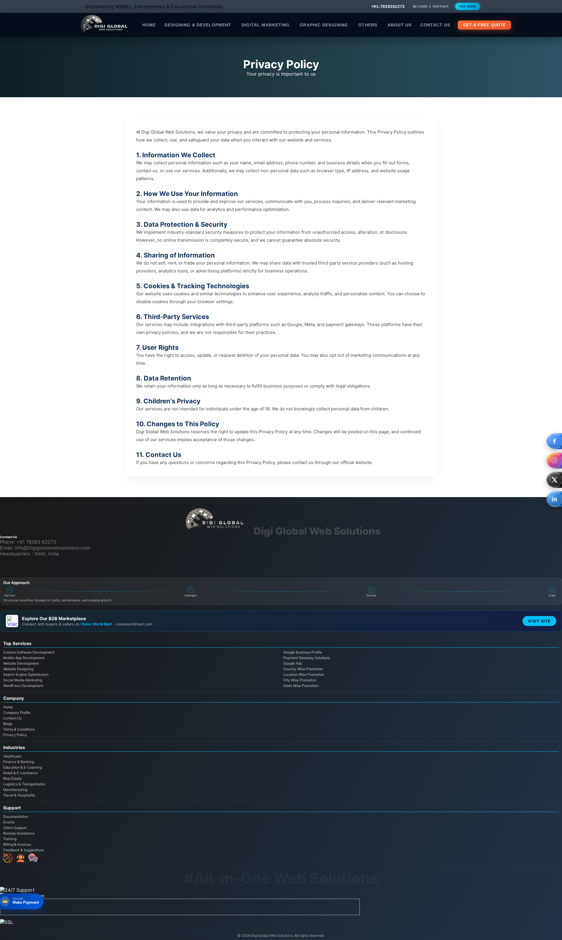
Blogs (7, 723)
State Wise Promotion (300, 685)
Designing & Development (198, 25)
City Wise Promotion (299, 680)
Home (149, 25)
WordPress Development (23, 685)
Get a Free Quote (484, 25)
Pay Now (467, 6)
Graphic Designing (324, 25)
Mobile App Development (23, 658)
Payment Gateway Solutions (306, 658)
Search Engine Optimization (26, 674)
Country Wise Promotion (303, 669)
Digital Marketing (265, 25)
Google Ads (292, 663)
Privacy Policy (15, 735)
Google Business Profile (302, 652)
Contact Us (435, 25)
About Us (400, 25)
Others (367, 25)
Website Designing (18, 669)
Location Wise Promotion (303, 674)
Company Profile (16, 712)
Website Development (21, 663)
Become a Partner (431, 6)
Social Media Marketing (22, 680)
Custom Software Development (28, 652)
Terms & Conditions (19, 729)
